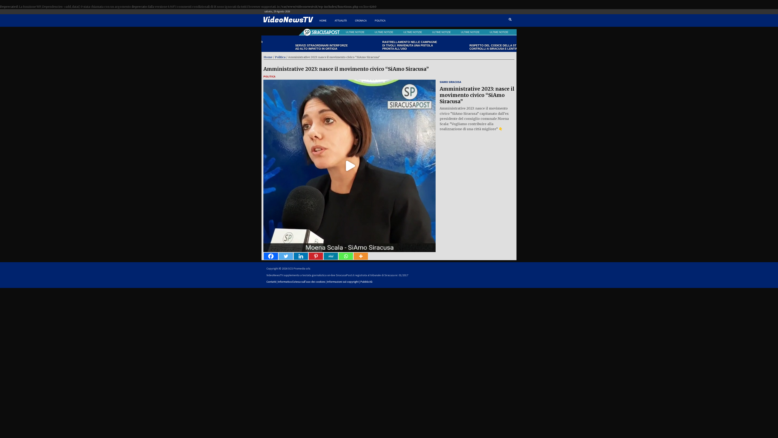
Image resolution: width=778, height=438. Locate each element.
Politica (380, 20)
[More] (361, 256)
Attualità (341, 20)
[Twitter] (286, 256)
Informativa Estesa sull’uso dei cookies (301, 281)
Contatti (271, 281)
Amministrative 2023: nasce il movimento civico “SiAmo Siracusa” (346, 69)
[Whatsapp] (346, 256)
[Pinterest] (316, 256)
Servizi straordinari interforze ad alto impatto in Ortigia (297, 47)
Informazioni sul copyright (343, 281)
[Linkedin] (301, 256)
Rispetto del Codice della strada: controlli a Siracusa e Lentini (474, 47)
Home (323, 20)
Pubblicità (366, 281)
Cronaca (361, 20)
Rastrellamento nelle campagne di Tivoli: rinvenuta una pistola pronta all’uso (386, 45)
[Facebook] (271, 256)
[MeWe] (331, 256)
